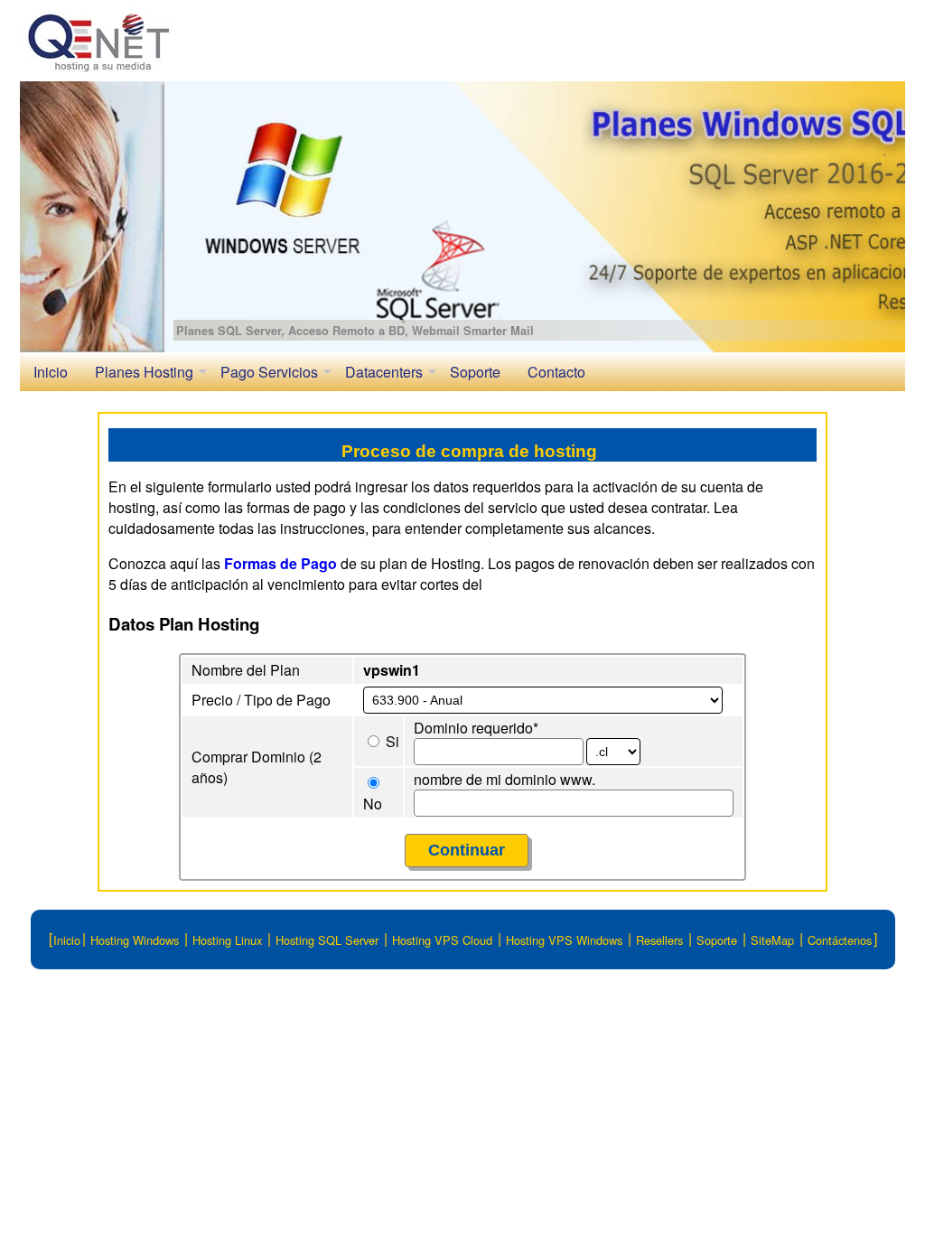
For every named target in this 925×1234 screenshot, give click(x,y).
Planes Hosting (144, 371)
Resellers (659, 939)
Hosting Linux (227, 939)
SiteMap (772, 939)
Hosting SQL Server (327, 939)
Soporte (475, 371)
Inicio (50, 371)
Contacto (556, 371)
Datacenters (384, 371)
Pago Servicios (269, 371)
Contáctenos (840, 939)
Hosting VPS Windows (564, 939)
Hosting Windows (134, 939)
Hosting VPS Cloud (442, 939)
